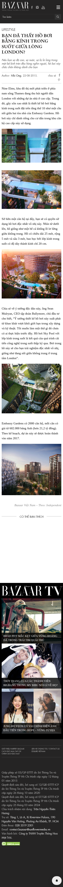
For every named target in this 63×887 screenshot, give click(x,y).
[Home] (57, 880)
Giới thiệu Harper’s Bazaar (13, 749)
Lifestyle (8, 29)
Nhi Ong (16, 75)
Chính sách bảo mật (11, 753)
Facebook (32, 7)
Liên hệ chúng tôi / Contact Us (45, 749)
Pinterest (59, 80)
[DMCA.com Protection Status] (11, 843)
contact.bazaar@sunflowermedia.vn (30, 829)
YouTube (43, 7)
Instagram (37, 7)
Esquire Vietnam (38, 751)
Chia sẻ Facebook (59, 76)
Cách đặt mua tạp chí (11, 751)
